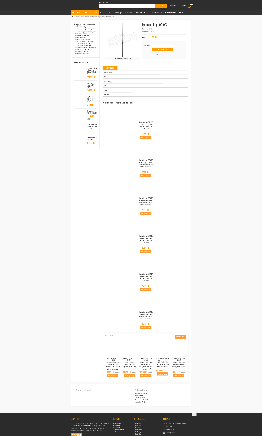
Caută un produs (139, 432)
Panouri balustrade (82, 36)
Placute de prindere (82, 49)
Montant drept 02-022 (141, 393)
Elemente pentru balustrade (83, 17)
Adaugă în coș (163, 50)
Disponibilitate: (146, 31)
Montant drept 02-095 (145, 236)
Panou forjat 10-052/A (179, 359)
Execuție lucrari (142, 12)
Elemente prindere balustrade (86, 47)
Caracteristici (110, 68)
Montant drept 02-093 (145, 312)
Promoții (118, 12)
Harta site (138, 434)
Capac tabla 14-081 (140, 397)
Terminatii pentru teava (84, 45)
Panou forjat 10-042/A (146, 359)
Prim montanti (81, 38)
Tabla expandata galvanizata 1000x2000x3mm (92, 71)
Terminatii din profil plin (84, 43)
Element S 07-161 (139, 395)
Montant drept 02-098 (145, 198)
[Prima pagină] (72, 17)
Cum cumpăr (118, 432)
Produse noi (108, 12)
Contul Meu (173, 6)
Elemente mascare (82, 51)
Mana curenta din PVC (83, 40)
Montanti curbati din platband (86, 30)
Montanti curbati (81, 26)
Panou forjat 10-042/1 (129, 359)
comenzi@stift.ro (171, 433)
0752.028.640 (170, 429)
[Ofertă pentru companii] (157, 54)
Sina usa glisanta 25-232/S (90, 85)
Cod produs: (145, 29)
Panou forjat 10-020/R (113, 359)
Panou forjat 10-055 (162, 358)
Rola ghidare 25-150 (140, 402)
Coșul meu (138, 425)
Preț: (143, 37)
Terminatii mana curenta (84, 41)
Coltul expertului (119, 430)
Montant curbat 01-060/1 (141, 400)
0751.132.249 (169, 426)
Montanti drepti (96, 17)
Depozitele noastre (168, 12)
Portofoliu (128, 12)
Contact (181, 12)
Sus (194, 414)
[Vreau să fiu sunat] (152, 54)
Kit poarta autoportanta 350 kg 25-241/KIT (91, 99)
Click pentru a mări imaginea (123, 58)
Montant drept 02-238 (146, 122)
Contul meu (138, 423)
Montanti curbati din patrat (86, 28)
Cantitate (147, 45)
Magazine (117, 425)
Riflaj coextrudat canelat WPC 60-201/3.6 (92, 126)
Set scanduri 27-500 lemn (92, 138)
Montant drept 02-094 (145, 274)
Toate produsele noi (181, 337)
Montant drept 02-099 (145, 160)
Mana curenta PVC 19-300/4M (92, 112)
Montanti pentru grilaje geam (86, 32)
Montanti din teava (82, 53)
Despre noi (155, 12)
